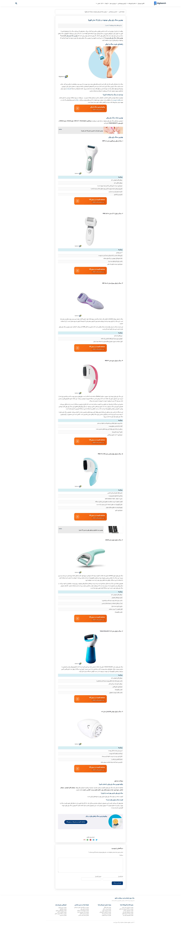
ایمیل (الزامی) (98, 876)
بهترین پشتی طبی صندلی (83, 915)
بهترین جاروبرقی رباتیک (128, 910)
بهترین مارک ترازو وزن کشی (83, 912)
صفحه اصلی (121, 12)
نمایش (107, 25)
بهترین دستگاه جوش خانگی (60, 914)
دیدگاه (121, 855)
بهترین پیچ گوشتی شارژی (61, 910)
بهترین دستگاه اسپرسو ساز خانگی (126, 909)
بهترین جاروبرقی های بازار (128, 912)
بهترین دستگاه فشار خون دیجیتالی (81, 907)
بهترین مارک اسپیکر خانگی (127, 914)
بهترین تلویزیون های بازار (128, 915)
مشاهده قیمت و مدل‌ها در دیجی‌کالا (75, 822)
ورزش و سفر (113, 3)
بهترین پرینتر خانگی (107, 909)
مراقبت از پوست (117, 100)
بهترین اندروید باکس (106, 910)
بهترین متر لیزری (63, 915)
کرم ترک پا (68, 89)
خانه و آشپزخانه (132, 3)
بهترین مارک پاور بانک (106, 914)
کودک (106, 3)
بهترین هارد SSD (107, 907)
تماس (98, 3)
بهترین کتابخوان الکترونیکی (105, 912)
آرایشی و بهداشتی (122, 3)
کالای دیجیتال (141, 3)
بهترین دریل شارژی (62, 907)
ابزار (102, 3)
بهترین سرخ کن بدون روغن (127, 907)
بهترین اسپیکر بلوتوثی (106, 915)
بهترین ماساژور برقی (85, 909)
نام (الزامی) (120, 876)
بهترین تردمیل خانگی (84, 914)
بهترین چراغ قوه (63, 909)
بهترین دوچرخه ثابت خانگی (83, 910)
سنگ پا (77, 100)
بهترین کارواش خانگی (61, 912)
